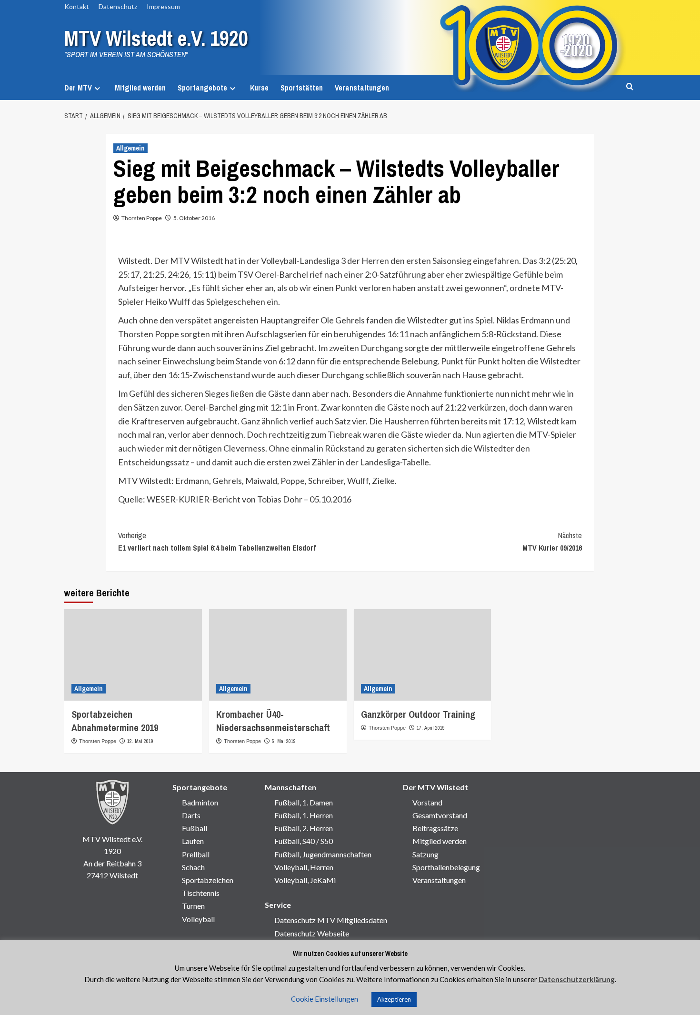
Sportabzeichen (207, 879)
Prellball (196, 854)
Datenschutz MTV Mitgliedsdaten (330, 920)
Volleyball (198, 919)
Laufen (193, 840)
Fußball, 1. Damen (303, 802)
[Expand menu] (97, 88)
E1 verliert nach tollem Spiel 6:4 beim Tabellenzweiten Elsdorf (217, 541)
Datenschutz (118, 6)
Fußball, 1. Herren (303, 815)
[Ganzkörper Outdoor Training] (422, 655)
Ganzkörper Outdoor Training (418, 714)
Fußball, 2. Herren (303, 828)
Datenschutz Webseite (311, 933)
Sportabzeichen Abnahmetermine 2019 (114, 721)
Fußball (194, 828)
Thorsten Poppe (141, 217)
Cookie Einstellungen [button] (324, 999)
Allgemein (130, 148)
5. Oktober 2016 (194, 217)
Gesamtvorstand (439, 815)
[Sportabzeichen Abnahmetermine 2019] (133, 655)
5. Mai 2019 (284, 741)
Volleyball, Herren (303, 867)
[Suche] (630, 87)
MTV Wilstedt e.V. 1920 (156, 38)
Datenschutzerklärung (577, 979)
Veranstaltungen (362, 87)
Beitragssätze (435, 828)
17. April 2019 (431, 727)
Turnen (193, 905)
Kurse (259, 87)
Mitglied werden (140, 87)
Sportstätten (301, 87)
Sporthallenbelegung (446, 867)
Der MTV (78, 87)
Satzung (425, 854)
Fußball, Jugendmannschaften (322, 854)
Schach (193, 867)
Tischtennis (201, 892)
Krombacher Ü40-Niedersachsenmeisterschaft (273, 721)
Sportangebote (202, 87)
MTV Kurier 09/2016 (552, 541)
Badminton (200, 802)
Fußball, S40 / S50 (303, 840)
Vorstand (427, 802)
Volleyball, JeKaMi (305, 879)
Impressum (163, 6)
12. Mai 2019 (140, 741)
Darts (191, 815)
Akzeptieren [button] (394, 999)
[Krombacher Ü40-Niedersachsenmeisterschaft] (278, 655)
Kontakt (76, 6)
